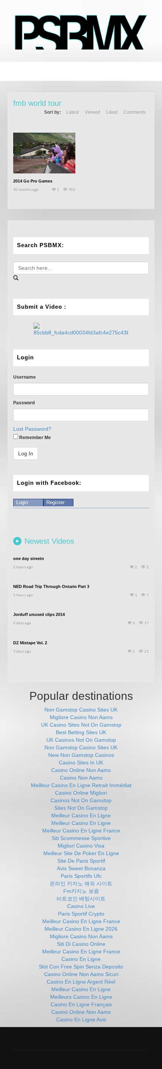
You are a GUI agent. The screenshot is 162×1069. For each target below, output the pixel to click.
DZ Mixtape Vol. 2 (30, 642)
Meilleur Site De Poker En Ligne (81, 853)
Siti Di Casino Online (81, 944)
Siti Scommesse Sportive (81, 838)
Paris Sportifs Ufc (81, 876)
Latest (72, 112)
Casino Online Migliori (81, 793)
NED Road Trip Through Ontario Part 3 (51, 586)
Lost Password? (32, 429)
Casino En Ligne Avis (81, 1019)
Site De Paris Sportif (81, 861)
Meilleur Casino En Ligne (81, 815)
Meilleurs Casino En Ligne (81, 997)
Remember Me (34, 437)
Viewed (92, 112)
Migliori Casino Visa (81, 846)
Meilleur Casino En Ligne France (81, 831)
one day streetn (28, 558)
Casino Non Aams (81, 778)
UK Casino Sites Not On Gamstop (81, 725)
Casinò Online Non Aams (81, 1012)
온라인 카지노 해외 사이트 (81, 883)
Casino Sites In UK (81, 763)
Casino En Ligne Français (81, 1004)
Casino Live (81, 906)
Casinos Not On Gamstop (81, 800)
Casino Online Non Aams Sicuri (81, 974)
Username (24, 377)
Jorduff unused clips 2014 (39, 614)
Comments (135, 112)
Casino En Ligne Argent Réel (81, 982)
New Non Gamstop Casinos (81, 755)
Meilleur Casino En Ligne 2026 (81, 929)
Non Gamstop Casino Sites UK (81, 710)
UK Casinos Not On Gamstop (81, 740)
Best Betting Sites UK (81, 732)
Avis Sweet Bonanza (81, 868)
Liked (112, 112)
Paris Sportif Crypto (81, 914)
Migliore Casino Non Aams (81, 717)
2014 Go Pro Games (32, 181)
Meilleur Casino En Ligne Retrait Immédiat (81, 785)
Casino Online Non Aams (81, 770)
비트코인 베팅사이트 (81, 899)
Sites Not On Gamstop (81, 808)
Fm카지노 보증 (81, 891)
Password (24, 402)
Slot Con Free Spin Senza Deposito (81, 967)
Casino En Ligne (81, 959)
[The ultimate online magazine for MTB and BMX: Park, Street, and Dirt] (81, 32)
